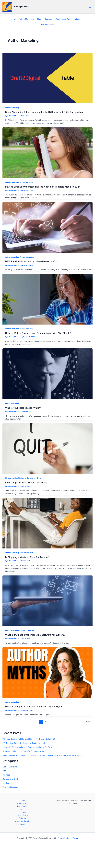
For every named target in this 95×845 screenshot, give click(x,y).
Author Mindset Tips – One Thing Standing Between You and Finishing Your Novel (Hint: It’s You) (42, 755)
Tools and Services (47, 24)
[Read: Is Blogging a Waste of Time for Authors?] (47, 523)
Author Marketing (26, 19)
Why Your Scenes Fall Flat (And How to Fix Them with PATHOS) (29, 739)
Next (89, 722)
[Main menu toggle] (90, 6)
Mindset (78, 19)
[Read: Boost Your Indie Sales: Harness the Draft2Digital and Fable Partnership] (47, 78)
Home (22, 800)
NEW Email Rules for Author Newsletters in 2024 (31, 261)
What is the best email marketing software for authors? (35, 634)
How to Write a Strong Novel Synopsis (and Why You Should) (38, 333)
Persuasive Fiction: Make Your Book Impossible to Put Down (27, 747)
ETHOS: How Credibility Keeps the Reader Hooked (23, 743)
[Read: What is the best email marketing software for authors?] (47, 601)
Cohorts (22, 818)
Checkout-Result (22, 821)
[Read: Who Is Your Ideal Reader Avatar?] (47, 374)
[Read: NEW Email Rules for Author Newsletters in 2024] (47, 227)
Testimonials (22, 806)
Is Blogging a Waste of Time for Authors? (27, 557)
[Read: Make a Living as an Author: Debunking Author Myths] (47, 672)
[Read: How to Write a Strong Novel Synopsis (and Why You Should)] (47, 299)
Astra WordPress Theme (68, 838)
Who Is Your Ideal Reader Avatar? (23, 407)
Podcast (22, 812)
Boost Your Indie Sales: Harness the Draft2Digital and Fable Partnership (44, 112)
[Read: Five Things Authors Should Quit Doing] (47, 448)
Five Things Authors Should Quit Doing (26, 482)
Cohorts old (22, 803)
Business (48, 19)
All (14, 19)
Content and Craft (63, 19)
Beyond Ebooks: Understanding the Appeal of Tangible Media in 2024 (42, 186)
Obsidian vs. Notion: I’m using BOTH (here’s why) (23, 751)
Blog (39, 19)
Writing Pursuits (21, 7)
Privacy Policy (22, 815)
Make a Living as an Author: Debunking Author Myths (33, 706)
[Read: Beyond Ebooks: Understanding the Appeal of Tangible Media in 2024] (47, 152)
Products (22, 824)
